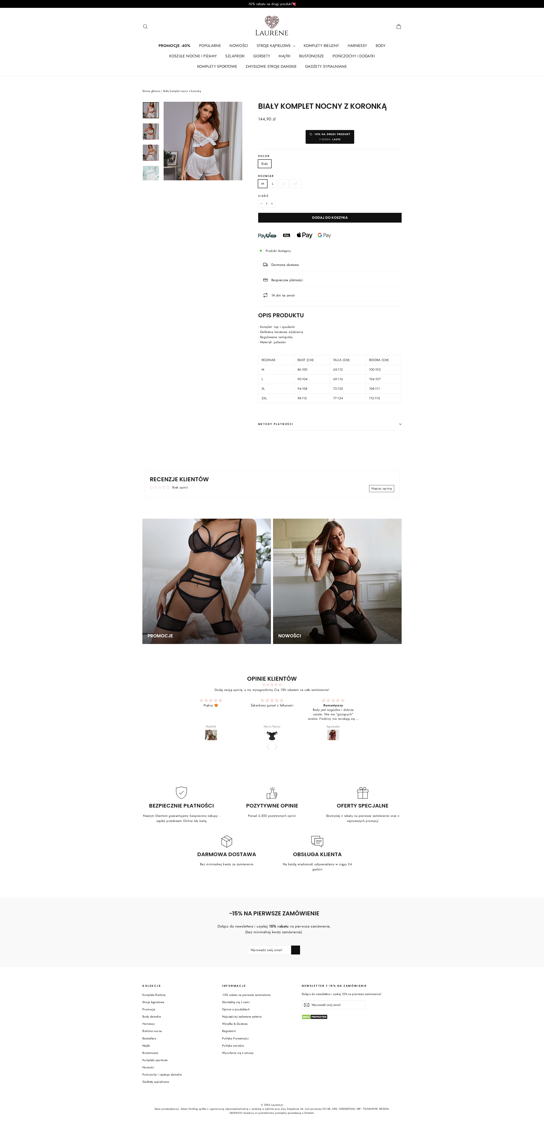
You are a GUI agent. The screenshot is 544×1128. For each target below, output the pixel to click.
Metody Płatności (275, 424)
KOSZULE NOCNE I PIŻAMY (193, 56)
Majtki (146, 1045)
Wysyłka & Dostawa (235, 1024)
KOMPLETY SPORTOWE (217, 66)
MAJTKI (284, 56)
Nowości (148, 1067)
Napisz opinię (381, 488)
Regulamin (229, 1031)
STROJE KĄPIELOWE (274, 45)
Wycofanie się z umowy (238, 1053)
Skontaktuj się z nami (236, 1002)
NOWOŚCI (239, 45)
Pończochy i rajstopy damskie (162, 1074)
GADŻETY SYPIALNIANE (326, 66)
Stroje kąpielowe (153, 1002)
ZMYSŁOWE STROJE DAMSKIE (271, 66)
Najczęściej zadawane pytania (242, 1016)
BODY (381, 45)
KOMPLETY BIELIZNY (321, 45)
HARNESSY (357, 45)
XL (283, 183)
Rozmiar (266, 176)
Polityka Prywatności (235, 1038)
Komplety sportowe (154, 1060)
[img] (272, 684)
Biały (264, 163)
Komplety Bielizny (154, 995)
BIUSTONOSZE (311, 56)
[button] (269, 747)
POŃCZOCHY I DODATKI (354, 56)
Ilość (263, 196)
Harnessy (148, 1024)
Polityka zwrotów (233, 1045)
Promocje (148, 1009)
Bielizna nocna (152, 1031)
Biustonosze (150, 1053)
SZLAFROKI (235, 56)
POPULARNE (210, 45)
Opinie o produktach (236, 1009)
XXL (295, 183)
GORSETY (261, 56)
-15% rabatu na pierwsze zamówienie (246, 995)
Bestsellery (149, 1038)
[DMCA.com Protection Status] (352, 1016)
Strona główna (151, 91)
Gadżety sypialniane (155, 1082)
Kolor (264, 156)
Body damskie (151, 1016)
